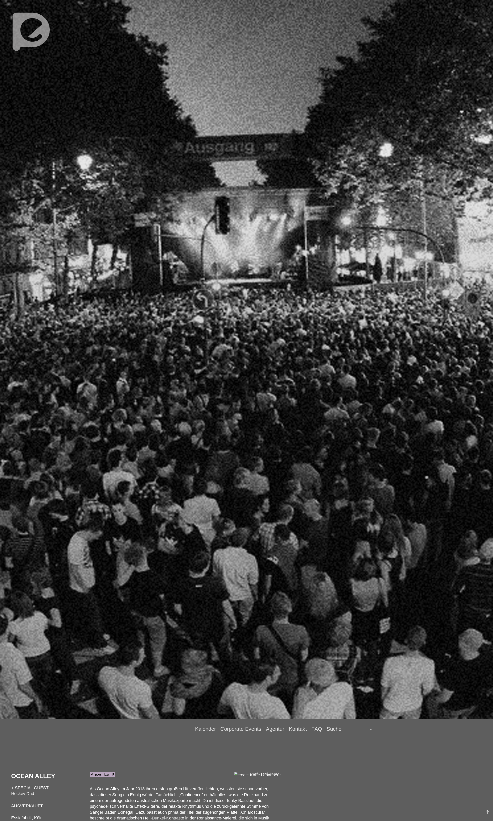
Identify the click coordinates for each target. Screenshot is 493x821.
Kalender (205, 729)
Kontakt (298, 729)
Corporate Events (240, 729)
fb (355, 729)
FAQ (316, 729)
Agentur (275, 729)
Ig (361, 729)
